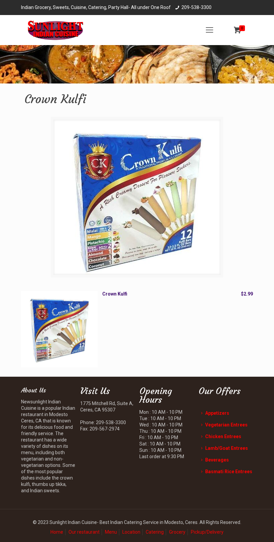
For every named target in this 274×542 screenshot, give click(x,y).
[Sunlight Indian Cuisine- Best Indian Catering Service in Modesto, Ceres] (55, 30)
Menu (111, 532)
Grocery (177, 532)
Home (56, 532)
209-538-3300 (196, 7)
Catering (155, 532)
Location (131, 532)
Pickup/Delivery (207, 532)
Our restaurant (84, 532)
